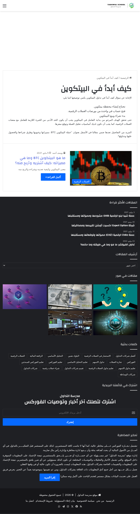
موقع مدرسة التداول (87, 494)
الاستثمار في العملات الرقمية (97, 355)
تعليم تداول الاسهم (126, 368)
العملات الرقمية (18, 355)
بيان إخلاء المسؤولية (65, 500)
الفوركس (131, 362)
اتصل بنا (30, 500)
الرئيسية (124, 77)
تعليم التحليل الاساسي (77, 362)
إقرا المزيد (49, 477)
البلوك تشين (73, 355)
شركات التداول (30, 368)
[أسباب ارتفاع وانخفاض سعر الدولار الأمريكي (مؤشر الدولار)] (70, 296)
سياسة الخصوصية (85, 500)
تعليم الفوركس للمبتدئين (32, 362)
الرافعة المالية (36, 355)
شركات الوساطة (127, 374)
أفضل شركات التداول (125, 355)
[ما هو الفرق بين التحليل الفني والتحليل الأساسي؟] (115, 296)
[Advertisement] (70, 42)
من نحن (100, 500)
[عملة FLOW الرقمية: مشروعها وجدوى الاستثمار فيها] (115, 323)
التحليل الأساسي (55, 355)
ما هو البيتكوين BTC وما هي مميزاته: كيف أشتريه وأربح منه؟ (40, 160)
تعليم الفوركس (55, 362)
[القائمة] (4, 7)
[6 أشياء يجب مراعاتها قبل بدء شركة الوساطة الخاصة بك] (70, 323)
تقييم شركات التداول (74, 368)
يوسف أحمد (57, 153)
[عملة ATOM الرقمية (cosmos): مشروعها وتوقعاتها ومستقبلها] (25, 296)
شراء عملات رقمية (50, 368)
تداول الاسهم (98, 362)
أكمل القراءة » (53, 176)
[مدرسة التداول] (120, 6)
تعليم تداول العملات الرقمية (101, 368)
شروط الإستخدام (44, 500)
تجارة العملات (115, 362)
